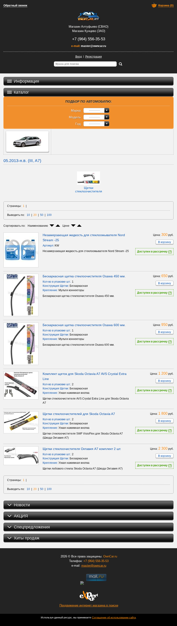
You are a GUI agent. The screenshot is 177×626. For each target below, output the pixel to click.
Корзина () (166, 5)
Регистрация (93, 56)
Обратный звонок (15, 5)
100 (49, 215)
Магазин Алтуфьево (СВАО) (88, 26)
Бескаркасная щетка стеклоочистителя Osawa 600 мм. (84, 325)
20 (35, 215)
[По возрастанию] (58, 225)
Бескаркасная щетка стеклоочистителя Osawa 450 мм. (84, 276)
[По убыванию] (52, 225)
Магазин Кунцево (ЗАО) (88, 31)
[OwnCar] (88, 16)
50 (41, 215)
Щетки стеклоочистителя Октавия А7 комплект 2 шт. (82, 449)
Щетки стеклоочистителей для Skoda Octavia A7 (79, 414)
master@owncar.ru (93, 46)
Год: (78, 124)
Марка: (76, 110)
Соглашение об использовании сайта (114, 617)
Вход (78, 56)
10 (28, 215)
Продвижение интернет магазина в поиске (88, 605)
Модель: (75, 117)
